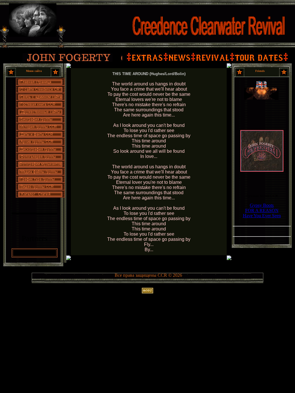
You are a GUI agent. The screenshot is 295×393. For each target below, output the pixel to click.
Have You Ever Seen (262, 215)
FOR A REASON (262, 210)
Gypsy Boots (262, 205)
